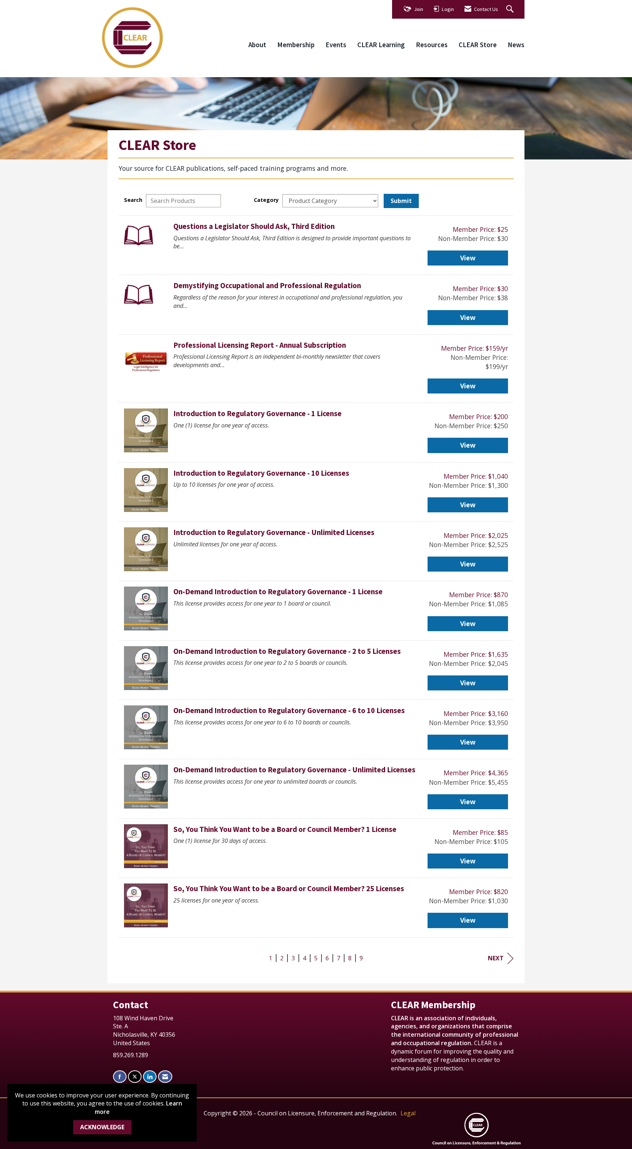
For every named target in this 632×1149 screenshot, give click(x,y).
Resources (432, 45)
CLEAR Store (478, 45)
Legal (407, 1113)
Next (496, 958)
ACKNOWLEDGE (102, 1127)
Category (266, 199)
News (516, 45)
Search (133, 199)
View (467, 257)
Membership (296, 45)
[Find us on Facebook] (120, 1076)
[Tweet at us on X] (135, 1076)
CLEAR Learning (381, 45)
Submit (401, 201)
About (257, 45)
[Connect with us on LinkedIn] (150, 1076)
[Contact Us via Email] (165, 1076)
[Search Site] (510, 9)
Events (336, 45)
